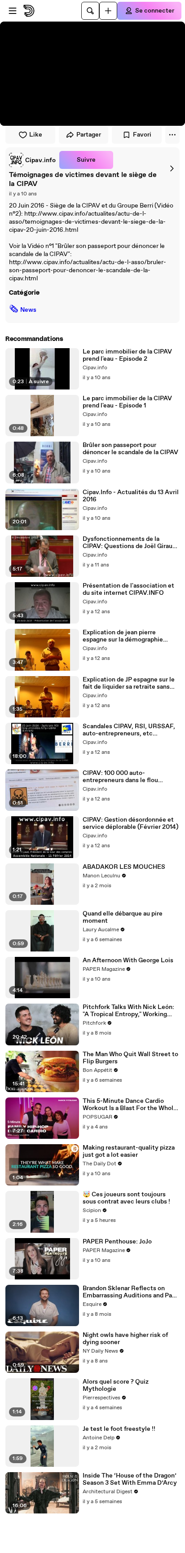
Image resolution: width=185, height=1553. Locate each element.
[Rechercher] (90, 11)
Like (35, 135)
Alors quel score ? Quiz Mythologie (116, 1385)
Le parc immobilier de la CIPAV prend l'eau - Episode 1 (127, 402)
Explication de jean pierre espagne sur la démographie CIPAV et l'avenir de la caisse (124, 636)
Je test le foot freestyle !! (119, 1429)
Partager (88, 135)
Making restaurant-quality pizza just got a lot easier (129, 1151)
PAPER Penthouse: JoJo (117, 1241)
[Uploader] (108, 11)
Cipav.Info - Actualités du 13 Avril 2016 (131, 496)
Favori (142, 135)
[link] (32, 160)
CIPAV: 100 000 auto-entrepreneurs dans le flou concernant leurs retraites (120, 777)
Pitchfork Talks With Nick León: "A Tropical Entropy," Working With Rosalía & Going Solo (128, 1011)
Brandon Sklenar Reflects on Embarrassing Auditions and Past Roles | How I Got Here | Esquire (130, 1292)
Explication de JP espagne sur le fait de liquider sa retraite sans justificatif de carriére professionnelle (129, 683)
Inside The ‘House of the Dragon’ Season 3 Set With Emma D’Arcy (130, 1479)
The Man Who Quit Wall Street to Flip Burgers (130, 1058)
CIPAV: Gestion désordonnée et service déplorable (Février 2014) (130, 823)
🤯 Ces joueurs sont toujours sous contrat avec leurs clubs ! (126, 1198)
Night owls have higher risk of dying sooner (125, 1339)
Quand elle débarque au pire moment (123, 917)
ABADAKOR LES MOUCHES (124, 867)
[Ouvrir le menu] (12, 11)
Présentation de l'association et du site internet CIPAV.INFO (128, 589)
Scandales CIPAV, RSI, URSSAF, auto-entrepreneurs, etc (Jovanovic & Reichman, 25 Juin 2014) (129, 730)
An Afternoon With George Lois (128, 960)
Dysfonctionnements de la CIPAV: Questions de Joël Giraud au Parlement (129, 542)
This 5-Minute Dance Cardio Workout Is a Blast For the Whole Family (130, 1104)
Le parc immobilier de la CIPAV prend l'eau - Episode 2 (127, 355)
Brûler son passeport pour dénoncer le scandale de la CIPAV (130, 449)
